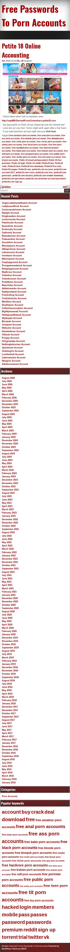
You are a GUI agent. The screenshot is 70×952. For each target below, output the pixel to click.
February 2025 (9, 434)
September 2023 (10, 489)
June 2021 (7, 578)
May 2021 (7, 581)
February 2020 (9, 631)
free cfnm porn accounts (24, 141)
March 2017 (8, 736)
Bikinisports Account (13, 259)
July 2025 (7, 417)
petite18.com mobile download (48, 175)
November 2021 (10, 562)
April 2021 (7, 585)
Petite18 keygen (10, 169)
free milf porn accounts (26, 874)
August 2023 (8, 493)
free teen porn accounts (49, 157)
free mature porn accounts (50, 151)
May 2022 (7, 542)
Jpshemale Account (12, 347)
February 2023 (9, 512)
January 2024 (9, 476)
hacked (10, 907)
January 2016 (9, 782)
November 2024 (10, 443)
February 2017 (9, 739)
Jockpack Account (11, 324)
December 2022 (10, 519)
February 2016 (9, 779)
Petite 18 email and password (33, 160)
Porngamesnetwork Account (17, 265)
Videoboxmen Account (14, 278)
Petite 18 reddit (33, 163)
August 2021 (8, 572)
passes (38, 914)
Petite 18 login (18, 163)
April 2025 (7, 427)
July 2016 (7, 763)
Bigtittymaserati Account (15, 311)
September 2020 (10, 608)
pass (24, 914)
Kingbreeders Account (13, 216)
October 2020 (9, 605)
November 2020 (10, 601)
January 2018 (9, 703)
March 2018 (8, 697)
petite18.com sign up (12, 182)
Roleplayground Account (15, 268)
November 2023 (10, 483)
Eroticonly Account (12, 229)
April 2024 (7, 466)
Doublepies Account (12, 305)
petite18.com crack (25, 172)
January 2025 (9, 437)
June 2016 (7, 766)
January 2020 (9, 634)
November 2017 (10, 710)
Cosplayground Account (14, 262)
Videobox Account (11, 275)
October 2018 (9, 674)
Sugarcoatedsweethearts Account (19, 203)
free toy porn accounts (39, 900)
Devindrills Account (12, 226)
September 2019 (10, 647)
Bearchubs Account (12, 285)
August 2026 (8, 378)
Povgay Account (10, 338)
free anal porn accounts (48, 135)
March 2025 (8, 430)
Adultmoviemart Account (15, 364)
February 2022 (9, 552)
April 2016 (7, 772)
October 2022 (9, 526)
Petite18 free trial (52, 166)
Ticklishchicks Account (14, 298)
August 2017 (8, 720)
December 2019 (10, 637)
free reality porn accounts (24, 157)
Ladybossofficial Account (15, 206)
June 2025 (7, 420)
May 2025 (7, 424)
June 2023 (7, 499)
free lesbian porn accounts (28, 869)
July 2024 (7, 457)
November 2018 (10, 670)
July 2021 (7, 575)
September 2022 (10, 529)
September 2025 (10, 410)
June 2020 (7, 618)
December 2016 (10, 746)
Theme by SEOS (19, 949)
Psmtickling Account (13, 295)
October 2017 (9, 713)
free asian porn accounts (15, 834)
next (66, 186)
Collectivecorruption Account (17, 308)
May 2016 (7, 769)
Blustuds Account (11, 321)
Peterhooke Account (12, 222)
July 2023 (7, 496)
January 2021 (9, 595)
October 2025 (9, 407)
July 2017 (7, 723)
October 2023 (9, 486)
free (30, 819)
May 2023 (7, 503)
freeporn (27, 61)
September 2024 (10, 450)
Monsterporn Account (13, 245)
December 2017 (10, 706)
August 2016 (8, 759)
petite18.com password (13, 178)
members (43, 907)
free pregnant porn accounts (34, 154)
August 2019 (8, 651)
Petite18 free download (32, 166)
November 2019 (10, 641)
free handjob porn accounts (25, 148)
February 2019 (9, 661)
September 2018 (10, 677)
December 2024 (10, 440)
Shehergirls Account (12, 351)
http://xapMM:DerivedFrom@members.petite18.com (29, 120)
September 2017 (10, 716)
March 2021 (8, 588)
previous (5, 186)
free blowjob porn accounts (33, 852)
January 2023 (9, 516)
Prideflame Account (12, 282)
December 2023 (10, 479)
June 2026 (7, 384)
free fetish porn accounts (26, 860)
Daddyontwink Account (14, 291)
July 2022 (7, 536)
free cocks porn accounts (49, 141)
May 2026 (7, 387)
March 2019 (8, 657)
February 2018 (9, 700)
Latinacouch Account (13, 252)
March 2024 (8, 470)
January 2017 (9, 743)
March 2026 (8, 394)
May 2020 (7, 621)
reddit (30, 929)
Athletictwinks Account (14, 288)
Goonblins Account (12, 242)
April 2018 (7, 693)
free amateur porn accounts (22, 135)
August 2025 (8, 414)
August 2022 (8, 532)
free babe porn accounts (42, 842)
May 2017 (7, 730)
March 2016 (8, 776)
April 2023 (7, 506)
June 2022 (7, 539)
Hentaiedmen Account (13, 331)
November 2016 (10, 749)
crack (37, 812)
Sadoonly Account (11, 232)
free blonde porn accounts (33, 138)
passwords (38, 922)
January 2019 (9, 664)
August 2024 (8, 453)
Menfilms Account (11, 301)
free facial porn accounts (35, 144)
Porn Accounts (10, 796)
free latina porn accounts (24, 151)
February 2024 (9, 473)
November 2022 (10, 522)
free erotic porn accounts (32, 857)
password (13, 922)
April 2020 (7, 624)
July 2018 (7, 683)
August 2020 (8, 611)
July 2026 (7, 381)
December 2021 (10, 559)
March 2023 (8, 509)
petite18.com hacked (22, 175)
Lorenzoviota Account (13, 219)
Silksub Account (10, 334)
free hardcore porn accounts (25, 865)
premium (12, 929)
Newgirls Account (11, 361)
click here (51, 131)
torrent (10, 937)
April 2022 (7, 545)
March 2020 (8, 628)
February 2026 (9, 397)
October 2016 (9, 753)
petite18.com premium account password (45, 178)
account (11, 812)
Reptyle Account (10, 213)
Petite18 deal (14, 166)
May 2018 (7, 690)
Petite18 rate (25, 169)
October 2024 (9, 447)
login (25, 907)
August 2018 (8, 680)
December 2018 (10, 667)
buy (26, 812)
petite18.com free (44, 172)
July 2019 (7, 654)
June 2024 (7, 460)
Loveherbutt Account (13, 354)
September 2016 (10, 756)
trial (23, 937)
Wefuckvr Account (11, 328)
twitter (35, 937)
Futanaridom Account (13, 239)
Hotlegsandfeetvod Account (16, 315)
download (13, 819)
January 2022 (9, 555)
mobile (10, 914)
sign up (47, 929)
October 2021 (9, 565)
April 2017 (7, 733)
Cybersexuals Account (13, 357)
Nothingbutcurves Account (16, 344)
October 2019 (9, 644)
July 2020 (7, 614)
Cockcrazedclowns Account (16, 209)
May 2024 (7, 463)
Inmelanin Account (12, 255)
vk (46, 937)
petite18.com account (42, 169)
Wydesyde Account (12, 318)
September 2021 (10, 568)
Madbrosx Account (12, 272)
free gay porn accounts (53, 861)
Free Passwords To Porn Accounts (34, 15)
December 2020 (10, 598)
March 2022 (8, 549)
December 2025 (10, 401)
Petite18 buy (48, 163)
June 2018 (7, 687)
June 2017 (7, 726)
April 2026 (7, 391)
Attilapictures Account (13, 249)
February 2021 (9, 591)
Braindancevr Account (13, 236)
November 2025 (10, 404)
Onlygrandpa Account (13, 341)
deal (49, 812)
